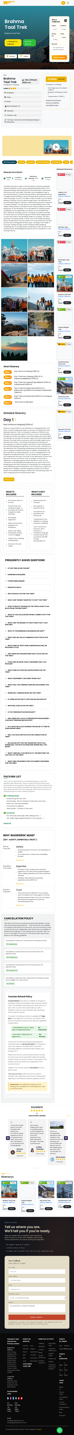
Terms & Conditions (52, 103)
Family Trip (52, 1359)
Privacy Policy (61, 1393)
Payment (62, 1415)
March (25, 1352)
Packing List (56, 162)
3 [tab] (38, 1168)
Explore (67, 203)
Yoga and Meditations (52, 1349)
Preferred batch (13, 1294)
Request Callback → (37, 1317)
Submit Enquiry (59, 57)
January (25, 1346)
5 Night (66, 1369)
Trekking (41, 1343)
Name (54, 26)
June (24, 1361)
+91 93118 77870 (17, 1409)
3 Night (61, 1374)
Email (10, 1285)
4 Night (66, 1364)
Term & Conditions (62, 1403)
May (24, 1358)
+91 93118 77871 (9, 1409)
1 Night (61, 1364)
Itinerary (12, 56)
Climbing (41, 1346)
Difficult (66, 1346)
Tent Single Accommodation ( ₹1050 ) (57, 89)
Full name (11, 1267)
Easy (60, 1346)
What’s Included (43, 162)
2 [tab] (36, 1168)
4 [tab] (41, 1168)
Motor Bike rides (52, 1344)
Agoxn (40, 1429)
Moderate (62, 1349)
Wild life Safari (51, 1355)
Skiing (40, 1353)
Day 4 (8, 389)
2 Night (61, 1369)
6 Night (66, 1374)
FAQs (66, 162)
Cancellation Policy (52, 105)
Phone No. (54, 35)
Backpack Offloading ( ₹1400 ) (57, 93)
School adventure (41, 1357)
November (33, 1358)
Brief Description (9, 162)
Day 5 (8, 397)
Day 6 (8, 402)
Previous (8, 1138)
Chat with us (28, 42)
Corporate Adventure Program (52, 1367)
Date (62, 34)
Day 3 (8, 383)
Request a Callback (12, 42)
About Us (61, 1388)
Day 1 (7, 372)
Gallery (25, 56)
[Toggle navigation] (68, 3)
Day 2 (8, 377)
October (33, 1355)
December (34, 1361)
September (34, 1352)
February (26, 1349)
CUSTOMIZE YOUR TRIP (27, 1365)
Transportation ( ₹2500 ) (56, 96)
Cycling (40, 1350)
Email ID (63, 26)
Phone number (12, 1276)
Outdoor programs (41, 1362)
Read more (9, 479)
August (32, 1349)
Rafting (51, 1362)
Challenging (68, 1349)
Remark (54, 44)
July (31, 1346)
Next (66, 1138)
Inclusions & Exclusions (53, 100)
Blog (60, 1412)
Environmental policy (64, 1408)
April (24, 1355)
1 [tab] (33, 1168)
